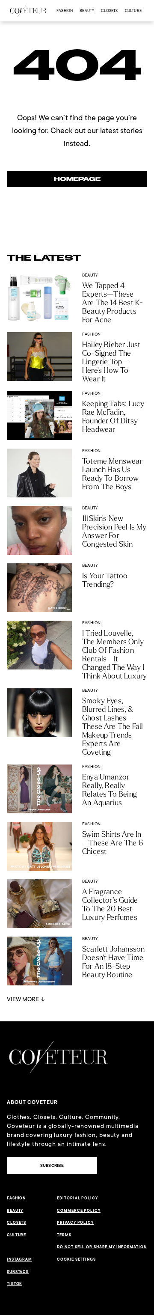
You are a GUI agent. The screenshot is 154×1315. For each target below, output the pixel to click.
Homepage (77, 179)
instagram (19, 1259)
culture (133, 10)
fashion (64, 10)
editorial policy (77, 1198)
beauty (87, 10)
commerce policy (79, 1211)
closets (109, 10)
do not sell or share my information (102, 1247)
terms (64, 1235)
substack (18, 1272)
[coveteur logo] (28, 11)
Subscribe (52, 1165)
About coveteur (32, 1102)
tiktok (14, 1284)
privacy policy (75, 1223)
